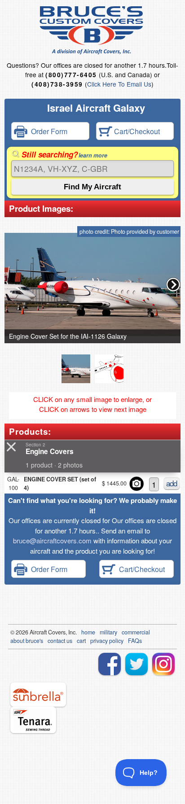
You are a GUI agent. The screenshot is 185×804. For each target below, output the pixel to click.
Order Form (47, 131)
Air (33, 632)
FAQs (135, 641)
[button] (173, 284)
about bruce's (26, 641)
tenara (33, 720)
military (108, 632)
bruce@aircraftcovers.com (52, 540)
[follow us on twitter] (136, 664)
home (88, 632)
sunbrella (38, 694)
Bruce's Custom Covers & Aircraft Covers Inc (92, 30)
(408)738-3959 (57, 84)
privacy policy (106, 641)
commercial (136, 632)
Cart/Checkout (136, 131)
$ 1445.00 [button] (114, 483)
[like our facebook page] (109, 664)
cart (81, 641)
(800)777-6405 (71, 74)
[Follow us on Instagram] (163, 664)
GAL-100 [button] (13, 483)
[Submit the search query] (92, 187)
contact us (60, 641)
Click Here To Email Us (119, 83)
